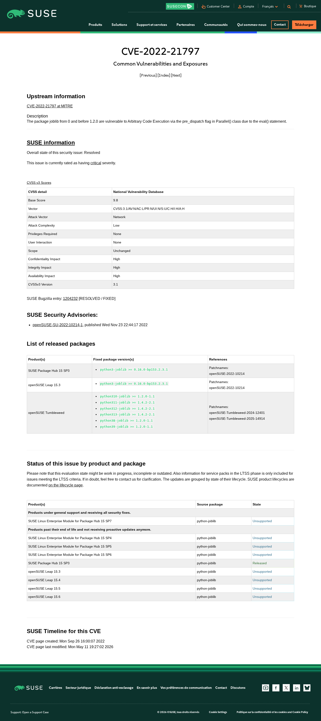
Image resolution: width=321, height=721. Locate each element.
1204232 (70, 299)
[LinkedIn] (296, 687)
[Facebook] (275, 687)
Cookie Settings (218, 712)
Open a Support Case (35, 712)
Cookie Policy (300, 712)
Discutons (238, 688)
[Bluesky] (306, 687)
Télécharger (304, 25)
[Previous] (148, 75)
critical (95, 163)
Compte (248, 6)
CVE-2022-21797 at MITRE (50, 106)
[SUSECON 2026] (180, 6)
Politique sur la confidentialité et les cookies (262, 712)
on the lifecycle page (65, 485)
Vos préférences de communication (186, 688)
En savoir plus (147, 688)
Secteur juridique (78, 688)
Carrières (55, 688)
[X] (286, 687)
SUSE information (51, 142)
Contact (280, 25)
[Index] (164, 75)
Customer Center (218, 6)
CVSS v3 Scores (39, 182)
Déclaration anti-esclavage (113, 688)
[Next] (176, 75)
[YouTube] (265, 687)
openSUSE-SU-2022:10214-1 (58, 325)
